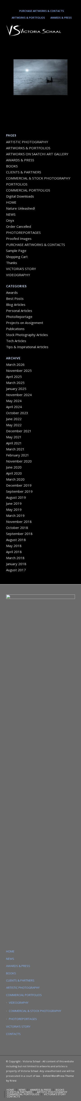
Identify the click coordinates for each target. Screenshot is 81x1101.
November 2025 (19, 370)
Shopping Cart (17, 256)
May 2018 (14, 545)
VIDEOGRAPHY (18, 275)
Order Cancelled (18, 226)
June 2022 (14, 419)
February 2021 (17, 455)
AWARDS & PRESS (61, 17)
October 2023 (17, 413)
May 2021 (14, 437)
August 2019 (16, 497)
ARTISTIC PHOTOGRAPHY (27, 142)
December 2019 (19, 485)
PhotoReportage (19, 316)
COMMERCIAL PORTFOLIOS (28, 190)
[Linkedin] (39, 3)
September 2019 (19, 491)
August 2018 (16, 539)
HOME (11, 202)
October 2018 (17, 527)
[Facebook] (52, 3)
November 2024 (19, 394)
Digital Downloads (20, 196)
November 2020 (19, 461)
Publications (15, 328)
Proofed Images (19, 238)
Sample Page (16, 250)
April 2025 (14, 376)
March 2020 (15, 479)
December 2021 (19, 431)
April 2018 (14, 551)
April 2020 (14, 473)
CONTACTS (13, 1034)
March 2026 (15, 364)
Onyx (10, 220)
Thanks (11, 262)
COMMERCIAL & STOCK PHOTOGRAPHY (35, 1011)
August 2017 (16, 570)
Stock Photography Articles (27, 334)
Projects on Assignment (24, 322)
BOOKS (12, 166)
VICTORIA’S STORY (21, 268)
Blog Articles (15, 304)
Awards (12, 292)
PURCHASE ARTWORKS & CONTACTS (41, 11)
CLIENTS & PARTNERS (23, 172)
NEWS (11, 214)
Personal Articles (19, 310)
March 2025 (15, 382)
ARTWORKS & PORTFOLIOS (28, 17)
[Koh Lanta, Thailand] (41, 77)
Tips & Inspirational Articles (27, 347)
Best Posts (15, 298)
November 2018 (19, 521)
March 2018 (15, 558)
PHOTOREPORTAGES (23, 232)
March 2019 (15, 515)
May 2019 (14, 509)
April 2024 (14, 407)
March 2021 (15, 449)
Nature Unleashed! (20, 208)
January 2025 (16, 388)
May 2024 (14, 400)
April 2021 (14, 443)
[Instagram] (33, 3)
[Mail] (46, 3)
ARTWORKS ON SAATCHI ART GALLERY (37, 154)
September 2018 (19, 533)
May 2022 (14, 425)
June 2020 (14, 467)
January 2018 (16, 564)
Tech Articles (16, 341)
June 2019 (14, 503)
